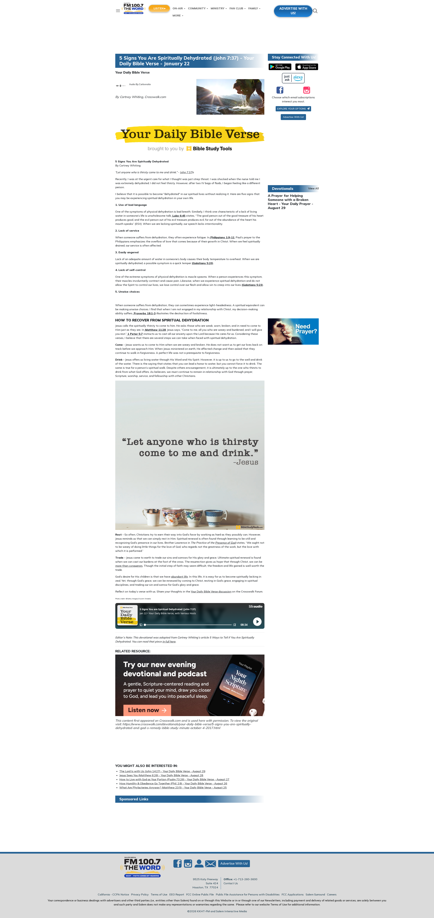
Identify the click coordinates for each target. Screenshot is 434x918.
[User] (199, 865)
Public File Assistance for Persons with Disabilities (248, 894)
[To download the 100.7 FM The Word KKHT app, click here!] (280, 66)
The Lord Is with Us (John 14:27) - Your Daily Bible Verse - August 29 (162, 771)
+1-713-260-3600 (245, 879)
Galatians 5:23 (252, 285)
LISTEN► (160, 8)
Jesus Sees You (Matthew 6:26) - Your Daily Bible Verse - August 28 (161, 775)
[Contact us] (209, 864)
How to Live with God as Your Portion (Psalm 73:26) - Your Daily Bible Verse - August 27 (174, 779)
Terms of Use (159, 894)
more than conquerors (129, 565)
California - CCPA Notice (113, 894)
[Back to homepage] (140, 868)
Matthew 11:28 (155, 329)
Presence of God (225, 542)
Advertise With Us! (293, 117)
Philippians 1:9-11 (222, 237)
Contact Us (231, 883)
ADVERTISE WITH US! (293, 11)
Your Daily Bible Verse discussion (211, 591)
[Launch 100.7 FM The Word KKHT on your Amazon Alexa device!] (293, 78)
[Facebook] (280, 90)
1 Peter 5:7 (135, 333)
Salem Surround (315, 894)
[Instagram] (306, 90)
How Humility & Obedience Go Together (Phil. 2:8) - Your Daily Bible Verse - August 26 (173, 783)
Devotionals (282, 188)
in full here (168, 641)
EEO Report (176, 894)
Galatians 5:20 (202, 263)
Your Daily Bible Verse (132, 72)
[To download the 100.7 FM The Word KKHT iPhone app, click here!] (306, 66)
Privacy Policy (140, 894)
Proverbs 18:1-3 (145, 313)
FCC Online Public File (200, 894)
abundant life (179, 576)
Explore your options (292, 108)
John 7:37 (186, 172)
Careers (332, 894)
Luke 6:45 (178, 215)
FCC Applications (293, 894)
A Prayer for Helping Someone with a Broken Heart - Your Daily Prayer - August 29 (290, 201)
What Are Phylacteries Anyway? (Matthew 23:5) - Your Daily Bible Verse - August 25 (173, 787)
